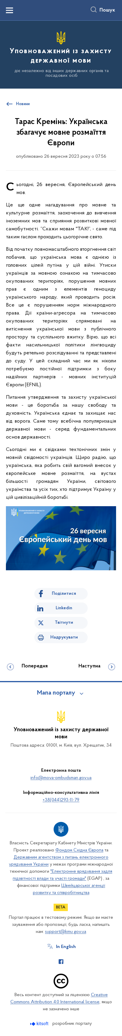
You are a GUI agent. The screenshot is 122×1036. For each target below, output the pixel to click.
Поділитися (64, 593)
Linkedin (64, 608)
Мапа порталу (56, 693)
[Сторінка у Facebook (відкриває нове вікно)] (61, 961)
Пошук (107, 10)
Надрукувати (64, 637)
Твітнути (64, 622)
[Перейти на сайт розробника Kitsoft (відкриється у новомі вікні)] (39, 1024)
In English (66, 946)
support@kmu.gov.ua (65, 931)
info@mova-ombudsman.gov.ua (61, 778)
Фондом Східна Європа (79, 850)
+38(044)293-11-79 (61, 800)
